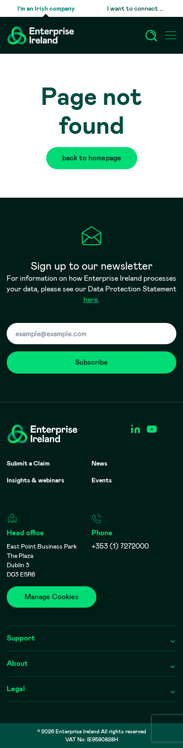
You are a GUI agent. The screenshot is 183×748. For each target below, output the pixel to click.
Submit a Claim (28, 463)
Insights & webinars (35, 480)
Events (102, 480)
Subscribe (91, 362)
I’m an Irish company (46, 8)
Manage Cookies (51, 596)
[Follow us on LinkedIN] (135, 429)
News (99, 463)
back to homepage (91, 158)
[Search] (151, 35)
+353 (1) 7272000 (120, 546)
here (91, 299)
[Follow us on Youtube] (152, 429)
